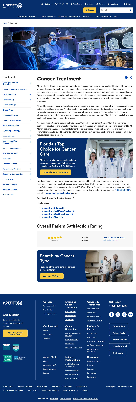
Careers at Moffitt (49, 306)
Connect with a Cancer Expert (15, 333)
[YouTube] (130, 314)
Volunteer (46, 338)
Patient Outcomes (49, 369)
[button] (46, 4)
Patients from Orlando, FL (53, 208)
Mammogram (69, 344)
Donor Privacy (81, 386)
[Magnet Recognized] (7, 359)
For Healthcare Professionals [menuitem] (68, 16)
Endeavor (90, 365)
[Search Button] (130, 10)
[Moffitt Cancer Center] (13, 5)
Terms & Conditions (25, 386)
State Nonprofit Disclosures (61, 386)
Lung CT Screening (71, 340)
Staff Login (118, 353)
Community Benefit (49, 365)
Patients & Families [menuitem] (47, 16)
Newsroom (91, 369)
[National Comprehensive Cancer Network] (20, 359)
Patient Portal (119, 333)
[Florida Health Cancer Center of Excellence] (16, 348)
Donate (91, 10)
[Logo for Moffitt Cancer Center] (15, 303)
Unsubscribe (42, 386)
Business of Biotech (72, 370)
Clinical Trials (91, 313)
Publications (91, 377)
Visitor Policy (32, 390)
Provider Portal (120, 346)
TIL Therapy (69, 320)
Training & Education (50, 314)
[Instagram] (124, 314)
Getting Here (119, 326)
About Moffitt (54, 399)
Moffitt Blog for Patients (95, 345)
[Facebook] (111, 314)
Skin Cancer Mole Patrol (73, 348)
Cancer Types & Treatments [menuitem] (26, 16)
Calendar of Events (93, 361)
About (45, 361)
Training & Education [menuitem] (102, 16)
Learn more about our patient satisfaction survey (114, 239)
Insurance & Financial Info (96, 341)
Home (5, 23)
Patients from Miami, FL (52, 217)
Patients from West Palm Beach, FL (57, 214)
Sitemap (85, 390)
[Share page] (131, 78)
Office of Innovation (72, 378)
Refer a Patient (120, 339)
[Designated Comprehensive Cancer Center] (6, 348)
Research (46, 373)
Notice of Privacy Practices (13, 390)
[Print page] (126, 78)
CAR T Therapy (70, 312)
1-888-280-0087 (122, 190)
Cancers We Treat (51, 276)
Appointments (92, 333)
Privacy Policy (8, 386)
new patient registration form (58, 193)
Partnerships (91, 373)
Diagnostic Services (94, 317)
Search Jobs (47, 310)
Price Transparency (70, 390)
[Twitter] (117, 314)
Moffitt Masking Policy (50, 390)
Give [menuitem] (115, 16)
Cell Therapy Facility (72, 374)
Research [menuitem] (86, 16)
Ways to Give (47, 334)
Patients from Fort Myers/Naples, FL (57, 211)
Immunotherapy (70, 316)
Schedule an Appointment (55, 172)
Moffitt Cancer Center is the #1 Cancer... (85, 399)
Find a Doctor (91, 337)
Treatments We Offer (94, 321)
